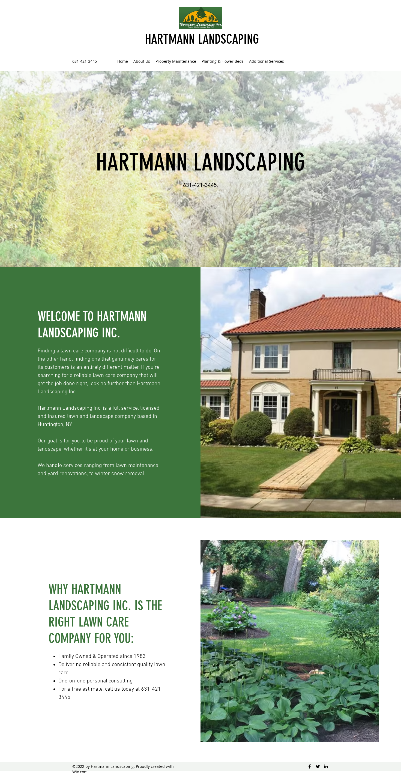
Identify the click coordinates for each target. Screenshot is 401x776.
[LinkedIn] (326, 766)
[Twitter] (318, 766)
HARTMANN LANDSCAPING (202, 39)
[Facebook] (309, 766)
